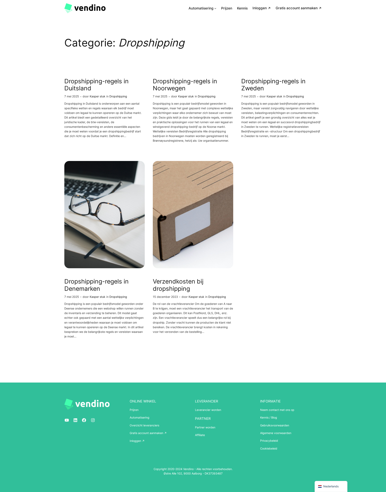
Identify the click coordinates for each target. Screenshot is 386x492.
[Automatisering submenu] (215, 8)
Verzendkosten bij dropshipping (178, 285)
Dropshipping (118, 96)
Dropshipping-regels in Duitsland (96, 85)
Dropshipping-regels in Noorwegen (185, 85)
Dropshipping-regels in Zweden (273, 85)
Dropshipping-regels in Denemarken (96, 285)
